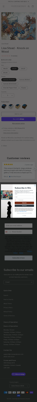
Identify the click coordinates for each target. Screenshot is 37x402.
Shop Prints (24, 205)
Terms (25, 211)
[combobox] (16, 200)
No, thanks (24, 215)
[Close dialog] (35, 185)
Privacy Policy (21, 211)
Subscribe (24, 203)
